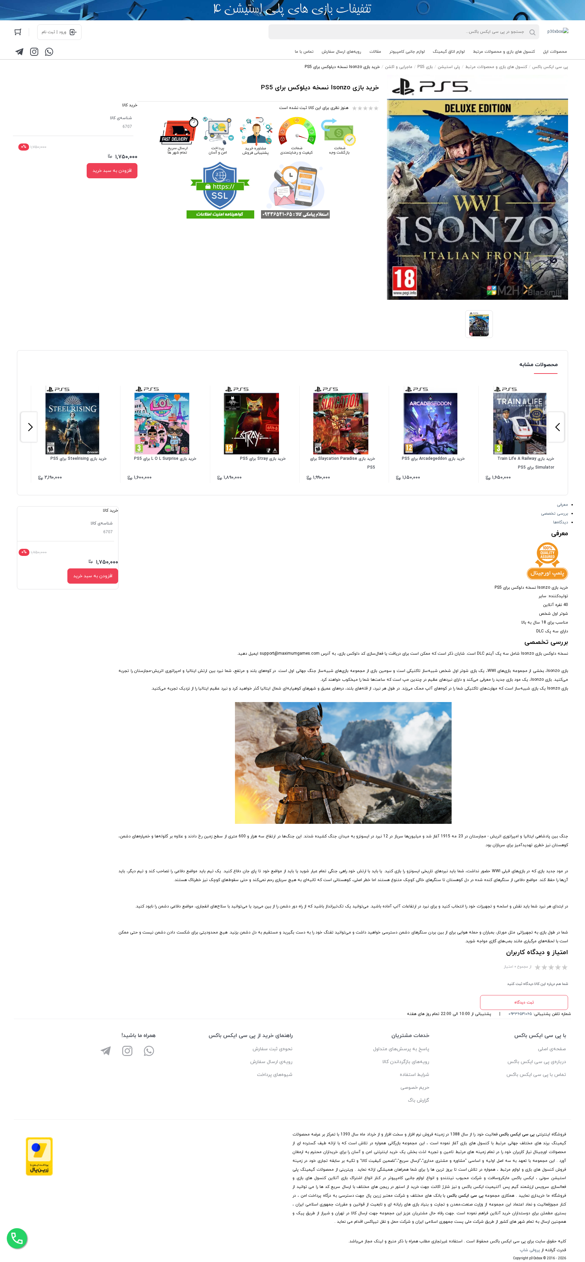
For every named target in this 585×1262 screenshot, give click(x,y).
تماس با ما (304, 51)
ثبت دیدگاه (524, 1002)
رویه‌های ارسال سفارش (341, 51)
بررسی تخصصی (554, 513)
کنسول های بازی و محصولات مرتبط (504, 51)
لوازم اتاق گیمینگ (449, 51)
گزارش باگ (418, 1100)
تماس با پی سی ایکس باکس (536, 1075)
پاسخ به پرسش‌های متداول (401, 1049)
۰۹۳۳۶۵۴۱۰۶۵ (520, 1014)
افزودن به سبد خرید (112, 170)
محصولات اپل (555, 51)
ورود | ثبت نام (54, 32)
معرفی (562, 505)
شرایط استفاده (414, 1075)
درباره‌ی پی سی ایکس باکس (536, 1062)
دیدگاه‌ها (560, 522)
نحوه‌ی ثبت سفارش (272, 1049)
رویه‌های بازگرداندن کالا (405, 1062)
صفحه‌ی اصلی (552, 1049)
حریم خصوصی (414, 1087)
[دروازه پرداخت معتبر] (39, 1174)
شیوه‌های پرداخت (274, 1075)
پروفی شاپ (530, 1250)
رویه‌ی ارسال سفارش (271, 1062)
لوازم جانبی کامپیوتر (407, 51)
